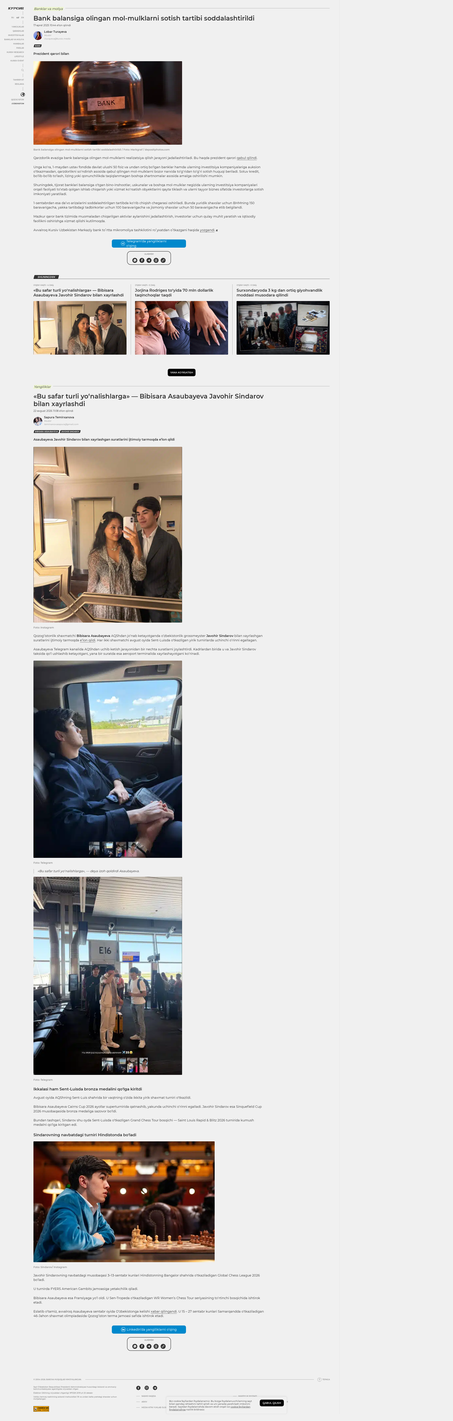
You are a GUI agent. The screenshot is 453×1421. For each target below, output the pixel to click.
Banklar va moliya (14, 39)
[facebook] (138, 1388)
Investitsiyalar (16, 35)
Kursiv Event (17, 61)
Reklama (19, 84)
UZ (17, 18)
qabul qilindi (247, 158)
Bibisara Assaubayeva (46, 432)
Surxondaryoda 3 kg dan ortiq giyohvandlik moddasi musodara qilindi (279, 292)
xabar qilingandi (164, 1311)
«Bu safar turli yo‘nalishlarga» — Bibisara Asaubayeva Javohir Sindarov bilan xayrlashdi (78, 292)
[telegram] (155, 1388)
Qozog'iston (17, 100)
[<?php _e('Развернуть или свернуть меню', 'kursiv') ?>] (23, 94)
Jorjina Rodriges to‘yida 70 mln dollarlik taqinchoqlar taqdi (174, 292)
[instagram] (147, 1388)
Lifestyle (19, 56)
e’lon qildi (87, 640)
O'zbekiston (18, 103)
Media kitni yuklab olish (154, 1407)
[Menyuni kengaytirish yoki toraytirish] (22, 70)
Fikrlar (20, 48)
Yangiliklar (18, 27)
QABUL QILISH (272, 1403)
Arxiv (144, 1402)
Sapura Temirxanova (59, 417)
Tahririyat (18, 80)
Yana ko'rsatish (181, 372)
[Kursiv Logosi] (16, 8)
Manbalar (18, 44)
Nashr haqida (149, 1396)
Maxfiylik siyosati (247, 1396)
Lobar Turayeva (55, 31)
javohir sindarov (70, 432)
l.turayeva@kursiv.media (57, 38)
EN (22, 18)
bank (37, 46)
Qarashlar (18, 31)
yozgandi (207, 230)
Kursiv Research (15, 52)
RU (12, 18)
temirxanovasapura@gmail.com (61, 424)
